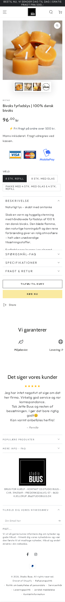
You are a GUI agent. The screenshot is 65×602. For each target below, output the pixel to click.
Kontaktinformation (34, 594)
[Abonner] (60, 521)
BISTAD (6, 100)
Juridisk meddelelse (44, 589)
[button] (51, 12)
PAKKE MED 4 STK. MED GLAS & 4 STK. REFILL (31, 187)
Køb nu (32, 294)
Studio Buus (26, 576)
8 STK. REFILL (15, 178)
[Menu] (4, 12)
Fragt (31, 136)
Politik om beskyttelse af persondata (25, 585)
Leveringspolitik (22, 589)
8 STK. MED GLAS (43, 178)
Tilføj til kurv (32, 284)
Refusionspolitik (43, 580)
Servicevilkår (55, 585)
